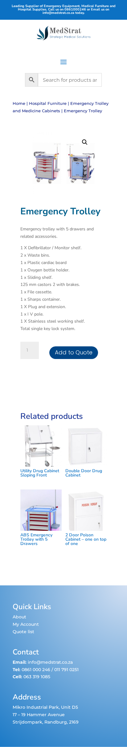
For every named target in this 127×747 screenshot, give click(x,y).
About (19, 617)
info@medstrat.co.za (58, 12)
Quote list (23, 631)
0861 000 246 (35, 669)
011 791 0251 (66, 669)
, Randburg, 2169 (60, 722)
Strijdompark (27, 722)
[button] (84, 142)
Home (19, 103)
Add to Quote (73, 352)
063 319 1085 (36, 676)
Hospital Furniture (48, 103)
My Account (26, 624)
